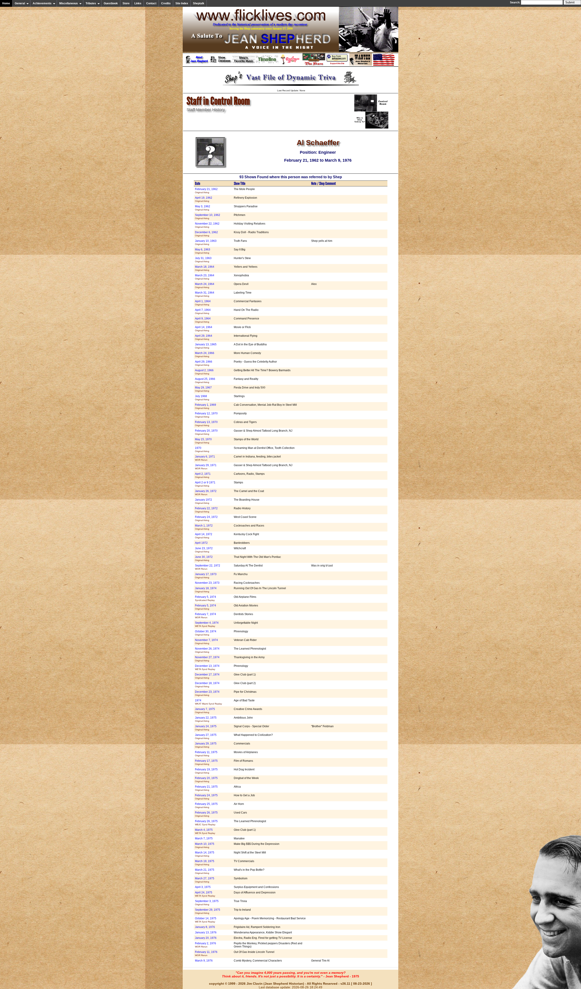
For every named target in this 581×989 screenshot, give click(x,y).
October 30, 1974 (205, 633)
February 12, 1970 (206, 415)
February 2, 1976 (205, 945)
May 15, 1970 (203, 441)
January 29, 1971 (206, 467)
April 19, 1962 (203, 199)
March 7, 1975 (204, 838)
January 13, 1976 (206, 932)
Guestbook (111, 3)
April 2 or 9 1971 (205, 484)
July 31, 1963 (203, 260)
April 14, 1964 (203, 329)
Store (126, 3)
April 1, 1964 (203, 303)
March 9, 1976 (204, 960)
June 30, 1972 (204, 558)
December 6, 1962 (206, 234)
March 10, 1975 (204, 845)
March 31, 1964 (204, 294)
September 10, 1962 (207, 216)
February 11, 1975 (206, 754)
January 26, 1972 (206, 493)
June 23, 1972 (204, 550)
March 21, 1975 (204, 871)
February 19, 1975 (206, 771)
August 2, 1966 (204, 372)
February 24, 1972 (206, 518)
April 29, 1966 (203, 363)
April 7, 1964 (203, 311)
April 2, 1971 (203, 475)
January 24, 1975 (206, 728)
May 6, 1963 (202, 251)
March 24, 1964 (204, 285)
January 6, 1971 (205, 458)
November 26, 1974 (207, 650)
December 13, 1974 (207, 667)
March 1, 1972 (204, 527)
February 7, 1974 (205, 616)
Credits (166, 3)
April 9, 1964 (203, 320)
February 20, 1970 (206, 432)
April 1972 (201, 542)
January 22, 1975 (206, 719)
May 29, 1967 (203, 389)
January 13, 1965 (206, 346)
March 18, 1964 (204, 268)
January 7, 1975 (205, 710)
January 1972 (203, 501)
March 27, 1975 (204, 880)
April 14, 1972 (203, 536)
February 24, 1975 (206, 797)
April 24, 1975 (205, 894)
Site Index (181, 3)
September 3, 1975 (207, 903)
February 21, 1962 (206, 191)
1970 (202, 449)
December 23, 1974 (207, 693)
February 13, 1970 (206, 423)
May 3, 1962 (202, 208)
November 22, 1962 (207, 225)
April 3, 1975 (203, 887)
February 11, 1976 (206, 953)
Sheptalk (198, 3)
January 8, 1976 (205, 927)
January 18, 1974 (206, 590)
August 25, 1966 (205, 380)
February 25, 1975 (206, 805)
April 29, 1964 (203, 337)
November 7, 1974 (206, 641)
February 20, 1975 (206, 779)
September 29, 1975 (207, 911)
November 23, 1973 (207, 582)
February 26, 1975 (206, 814)
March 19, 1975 (204, 863)
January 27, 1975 (206, 736)
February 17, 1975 (206, 762)
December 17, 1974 (207, 676)
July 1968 (202, 398)
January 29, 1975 (206, 745)
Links (137, 3)
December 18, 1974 (207, 685)
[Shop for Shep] (314, 64)
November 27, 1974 (207, 659)
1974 (208, 702)
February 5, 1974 (205, 598)
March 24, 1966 (204, 354)
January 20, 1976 (206, 938)
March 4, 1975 (205, 831)
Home (6, 3)
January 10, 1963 (206, 242)
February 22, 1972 (206, 510)
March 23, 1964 (204, 277)
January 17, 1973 (206, 576)
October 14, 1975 (205, 920)
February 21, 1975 (206, 788)
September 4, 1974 (207, 624)
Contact (151, 3)
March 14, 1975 (204, 854)
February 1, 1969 (205, 406)
